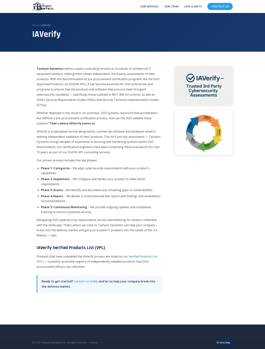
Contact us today (86, 281)
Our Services (149, 6)
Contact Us (220, 6)
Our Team (171, 6)
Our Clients (193, 6)
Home (35, 25)
